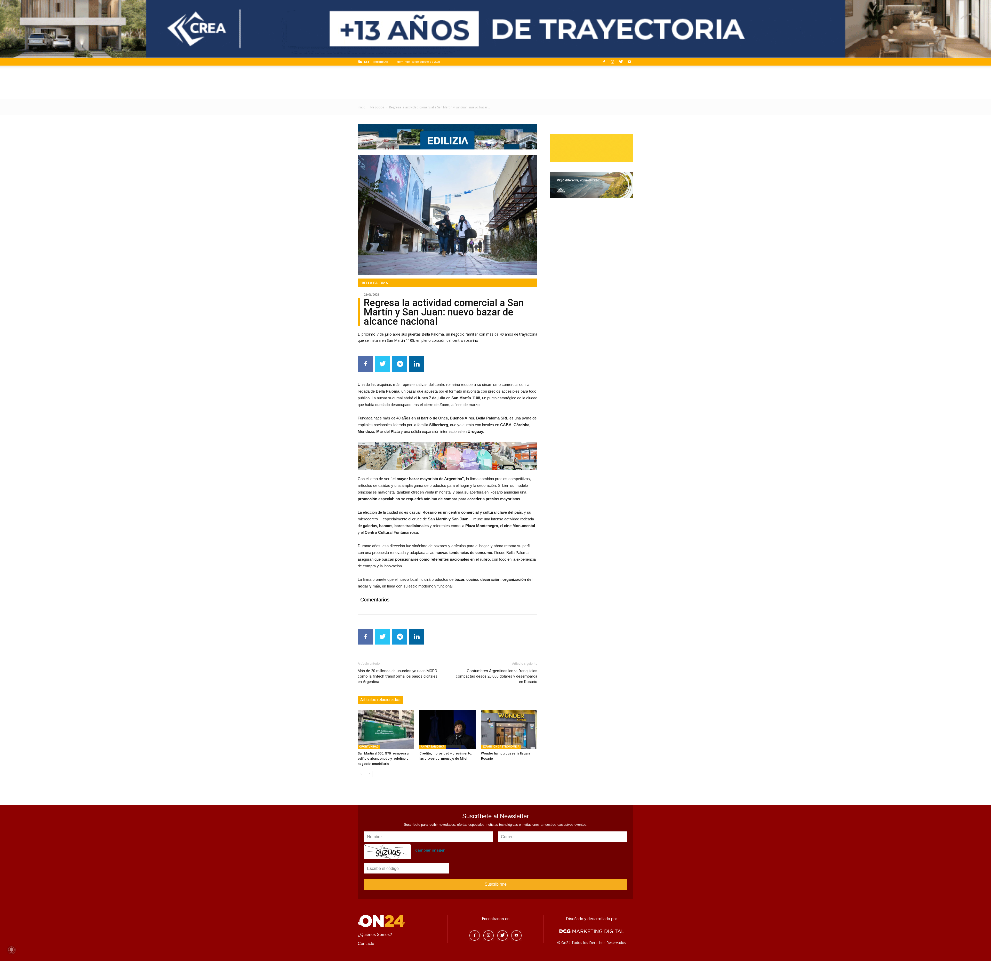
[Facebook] (604, 61)
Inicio (361, 107)
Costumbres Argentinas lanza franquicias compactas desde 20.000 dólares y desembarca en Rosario (496, 676)
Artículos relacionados (380, 699)
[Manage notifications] (11, 950)
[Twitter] (621, 61)
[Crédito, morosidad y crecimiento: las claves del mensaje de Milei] (447, 729)
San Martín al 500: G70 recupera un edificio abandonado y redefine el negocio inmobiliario (384, 758)
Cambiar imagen (430, 850)
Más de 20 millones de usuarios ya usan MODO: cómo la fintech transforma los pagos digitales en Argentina (398, 676)
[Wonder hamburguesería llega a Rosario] (509, 729)
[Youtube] (629, 61)
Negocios (377, 107)
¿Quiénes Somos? (375, 934)
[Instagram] (612, 61)
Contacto (366, 943)
